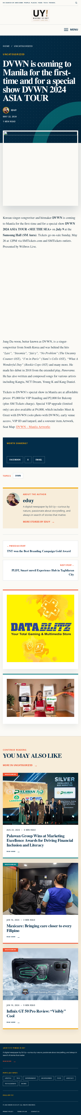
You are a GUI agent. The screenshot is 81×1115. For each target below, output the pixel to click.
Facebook (15, 459)
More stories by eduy (36, 521)
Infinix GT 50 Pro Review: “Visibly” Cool (36, 1013)
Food (59, 1078)
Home (6, 46)
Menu (74, 29)
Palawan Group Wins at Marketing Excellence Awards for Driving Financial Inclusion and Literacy (40, 840)
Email (39, 459)
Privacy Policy (8, 1111)
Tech (18, 1078)
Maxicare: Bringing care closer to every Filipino (39, 928)
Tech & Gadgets (10, 1083)
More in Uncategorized (18, 765)
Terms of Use (22, 1111)
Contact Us (35, 1111)
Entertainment (30, 1078)
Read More (11, 851)
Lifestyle (8, 1078)
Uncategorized (23, 46)
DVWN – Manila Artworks (33, 426)
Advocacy (70, 1078)
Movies (23, 1083)
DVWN (18, 476)
